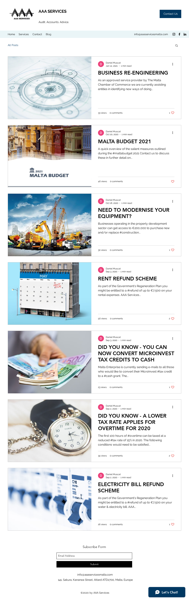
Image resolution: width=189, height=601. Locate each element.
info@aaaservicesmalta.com (151, 34)
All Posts (13, 45)
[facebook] (179, 34)
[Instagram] (174, 34)
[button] (176, 46)
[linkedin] (185, 34)
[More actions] (174, 64)
